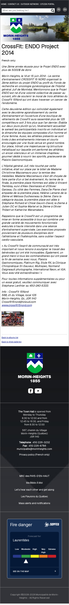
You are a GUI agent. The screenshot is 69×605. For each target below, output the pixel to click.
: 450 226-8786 (34, 445)
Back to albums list (10, 337)
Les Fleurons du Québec (34, 496)
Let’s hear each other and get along (34, 489)
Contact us (13, 4)
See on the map (21, 571)
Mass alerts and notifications (34, 503)
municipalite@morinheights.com (34, 449)
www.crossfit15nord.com (17, 305)
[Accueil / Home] (16, 39)
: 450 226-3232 (34, 442)
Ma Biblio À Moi (34, 482)
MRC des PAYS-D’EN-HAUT (34, 476)
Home (3, 4)
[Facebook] (30, 392)
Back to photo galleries (11, 342)
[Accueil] (34, 381)
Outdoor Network (30, 4)
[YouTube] (38, 392)
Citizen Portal (47, 4)
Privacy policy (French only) (34, 454)
